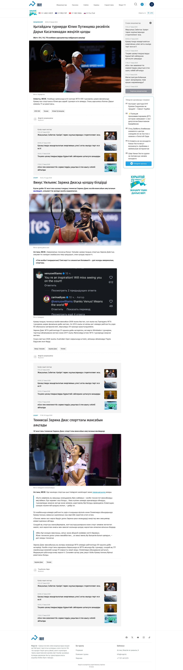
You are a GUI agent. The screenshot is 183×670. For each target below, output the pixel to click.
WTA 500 (37, 111)
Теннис (46, 111)
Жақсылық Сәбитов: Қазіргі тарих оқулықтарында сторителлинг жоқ (136, 32)
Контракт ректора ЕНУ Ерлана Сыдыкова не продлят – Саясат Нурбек (139, 106)
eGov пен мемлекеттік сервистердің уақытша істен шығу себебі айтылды (137, 68)
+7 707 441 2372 (123, 658)
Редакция (79, 650)
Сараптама (109, 5)
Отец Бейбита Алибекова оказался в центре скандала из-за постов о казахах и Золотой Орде (139, 132)
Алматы (141, 13)
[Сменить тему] (143, 4)
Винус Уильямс (39, 349)
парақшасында (99, 492)
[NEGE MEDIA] (35, 4)
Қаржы (96, 5)
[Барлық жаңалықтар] (150, 23)
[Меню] (152, 4)
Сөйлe (85, 5)
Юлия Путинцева (58, 111)
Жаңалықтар (61, 5)
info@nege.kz (121, 654)
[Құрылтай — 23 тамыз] (33, 13)
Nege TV (122, 5)
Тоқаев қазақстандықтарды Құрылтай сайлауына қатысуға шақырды (137, 56)
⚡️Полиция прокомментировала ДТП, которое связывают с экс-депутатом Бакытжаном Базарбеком (139, 119)
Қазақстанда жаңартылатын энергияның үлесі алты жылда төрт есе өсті (138, 44)
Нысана (75, 5)
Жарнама (79, 658)
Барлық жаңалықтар (138, 91)
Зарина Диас (53, 349)
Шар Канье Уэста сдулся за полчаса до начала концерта (138, 156)
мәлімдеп (37, 191)
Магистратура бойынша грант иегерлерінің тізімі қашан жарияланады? (135, 79)
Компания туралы (82, 654)
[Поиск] (135, 4)
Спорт (35, 178)
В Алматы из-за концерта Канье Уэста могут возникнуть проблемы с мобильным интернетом (139, 145)
